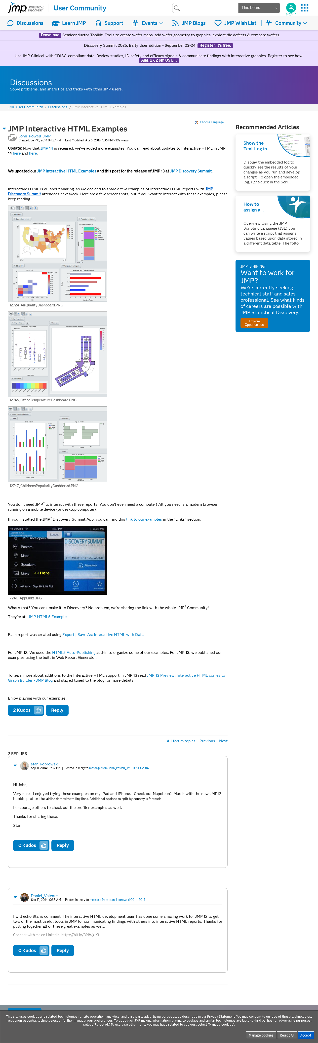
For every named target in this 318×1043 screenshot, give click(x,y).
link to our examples (144, 519)
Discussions (30, 23)
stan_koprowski (45, 764)
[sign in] (291, 7)
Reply (57, 710)
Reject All (287, 1035)
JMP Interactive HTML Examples (66, 171)
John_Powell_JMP (35, 136)
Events (150, 23)
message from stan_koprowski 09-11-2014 (117, 900)
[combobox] (205, 8)
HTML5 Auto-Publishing (73, 652)
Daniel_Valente (44, 895)
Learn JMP (74, 23)
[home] (26, 8)
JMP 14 (46, 148)
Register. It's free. (215, 45)
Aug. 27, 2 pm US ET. (159, 60)
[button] (4, 128)
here (17, 153)
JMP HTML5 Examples (48, 616)
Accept (305, 1035)
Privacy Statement (221, 1016)
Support (114, 23)
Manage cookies (261, 1035)
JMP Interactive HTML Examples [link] (99, 107)
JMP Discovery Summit (191, 171)
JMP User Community (25, 107)
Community (288, 23)
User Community (80, 8)
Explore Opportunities (254, 322)
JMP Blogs (194, 23)
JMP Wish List (240, 23)
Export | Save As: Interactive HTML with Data (103, 634)
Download (50, 35)
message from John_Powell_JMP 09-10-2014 (119, 768)
